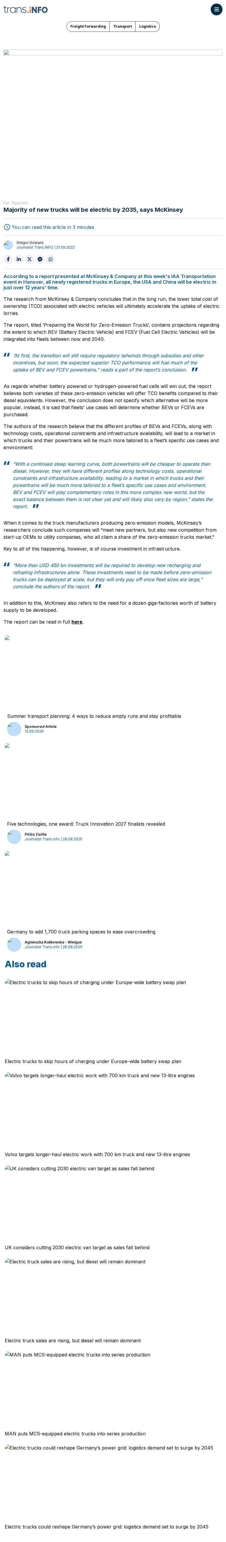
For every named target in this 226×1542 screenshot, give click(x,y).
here (77, 622)
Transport (122, 26)
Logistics (147, 26)
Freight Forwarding (88, 26)
